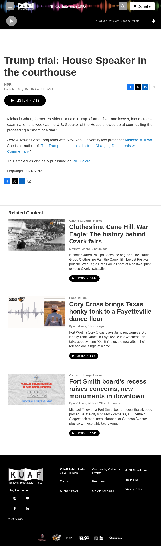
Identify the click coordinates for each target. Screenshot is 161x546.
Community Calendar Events (106, 471)
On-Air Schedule (103, 490)
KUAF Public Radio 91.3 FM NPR (72, 471)
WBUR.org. (82, 161)
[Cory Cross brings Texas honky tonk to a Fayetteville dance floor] (36, 312)
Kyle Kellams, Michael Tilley (87, 403)
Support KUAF (69, 490)
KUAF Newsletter (135, 470)
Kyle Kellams (77, 326)
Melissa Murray (138, 140)
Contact (65, 481)
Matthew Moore (79, 248)
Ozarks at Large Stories (86, 220)
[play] (11, 21)
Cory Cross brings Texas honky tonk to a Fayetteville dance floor (110, 311)
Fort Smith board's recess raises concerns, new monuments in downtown (108, 388)
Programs (98, 481)
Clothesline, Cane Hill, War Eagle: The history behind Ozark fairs (108, 234)
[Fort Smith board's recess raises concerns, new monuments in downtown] (36, 389)
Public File (131, 480)
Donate (144, 6)
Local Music (78, 298)
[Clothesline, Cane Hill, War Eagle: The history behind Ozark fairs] (36, 235)
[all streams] (155, 21)
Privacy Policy (133, 489)
